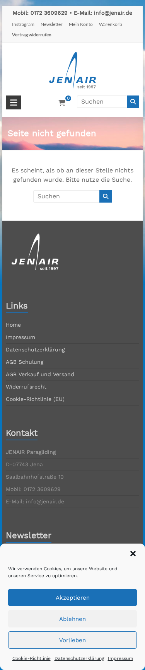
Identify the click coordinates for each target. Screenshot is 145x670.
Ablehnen (72, 618)
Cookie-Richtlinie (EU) (35, 399)
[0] (61, 103)
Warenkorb (110, 24)
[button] (133, 553)
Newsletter (52, 24)
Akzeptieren (73, 597)
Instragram (23, 24)
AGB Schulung (24, 362)
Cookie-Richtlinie (31, 658)
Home (13, 325)
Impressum (120, 658)
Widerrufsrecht (26, 387)
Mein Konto (81, 24)
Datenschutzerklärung (79, 658)
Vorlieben (72, 640)
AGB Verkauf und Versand (40, 374)
